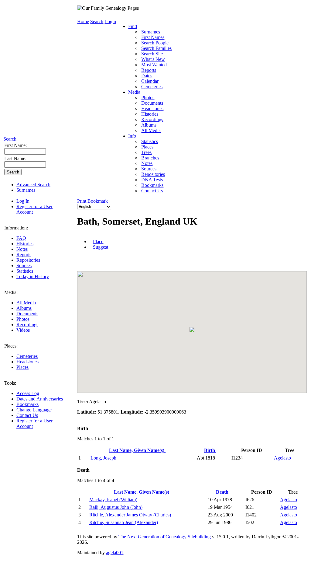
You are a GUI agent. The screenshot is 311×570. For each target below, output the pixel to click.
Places (22, 367)
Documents (27, 313)
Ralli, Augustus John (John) (115, 507)
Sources (24, 265)
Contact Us (27, 415)
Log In (22, 201)
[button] (192, 329)
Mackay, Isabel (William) (113, 499)
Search (9, 139)
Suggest (100, 247)
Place (98, 241)
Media (134, 92)
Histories (24, 243)
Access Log (27, 393)
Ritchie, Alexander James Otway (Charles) (130, 514)
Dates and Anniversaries (39, 398)
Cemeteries (27, 356)
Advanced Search (33, 184)
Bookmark (97, 201)
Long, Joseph (103, 457)
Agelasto (282, 457)
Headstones (27, 361)
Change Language (34, 409)
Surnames (25, 190)
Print (81, 201)
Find (132, 26)
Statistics (24, 271)
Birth (210, 450)
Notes (22, 249)
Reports (23, 254)
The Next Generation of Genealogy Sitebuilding (164, 536)
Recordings (27, 324)
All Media (26, 302)
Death (223, 492)
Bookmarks (27, 404)
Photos (22, 319)
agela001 (114, 552)
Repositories (28, 260)
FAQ (21, 238)
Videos (23, 330)
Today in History (32, 276)
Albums (24, 308)
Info (132, 135)
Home (83, 21)
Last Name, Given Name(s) (137, 450)
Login (110, 21)
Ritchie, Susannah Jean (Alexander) (123, 522)
